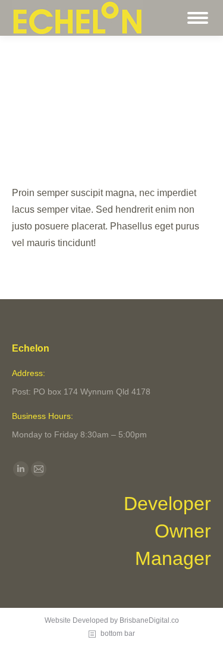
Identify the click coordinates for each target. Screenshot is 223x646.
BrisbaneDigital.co (149, 620)
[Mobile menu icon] (197, 18)
